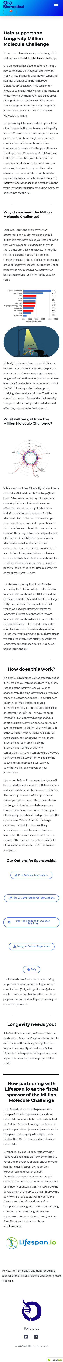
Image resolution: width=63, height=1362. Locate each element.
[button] (56, 4)
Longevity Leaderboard (22, 805)
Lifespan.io (10, 1114)
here (10, 1280)
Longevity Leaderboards (18, 162)
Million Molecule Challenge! (41, 58)
